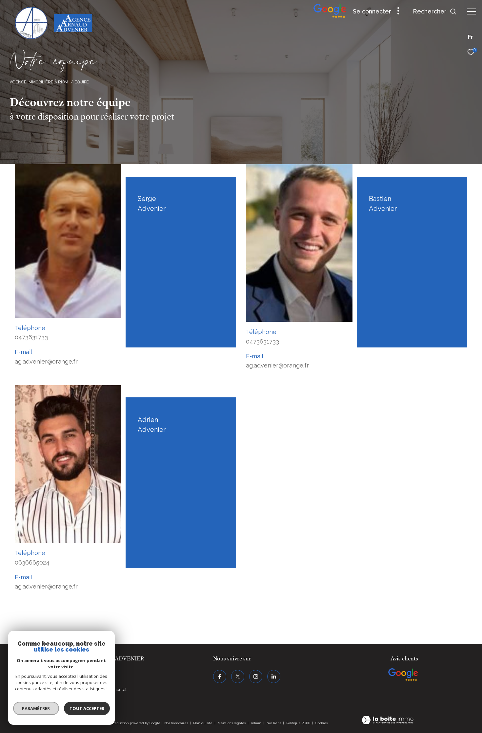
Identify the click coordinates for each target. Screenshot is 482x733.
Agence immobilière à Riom (39, 81)
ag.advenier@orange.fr (46, 361)
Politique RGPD (298, 723)
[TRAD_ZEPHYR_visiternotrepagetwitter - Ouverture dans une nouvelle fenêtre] (237, 676)
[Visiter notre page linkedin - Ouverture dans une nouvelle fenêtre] (273, 676)
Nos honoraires (176, 723)
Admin (256, 723)
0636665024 (32, 562)
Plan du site (203, 723)
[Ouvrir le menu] (471, 11)
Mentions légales (232, 723)
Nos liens (274, 723)
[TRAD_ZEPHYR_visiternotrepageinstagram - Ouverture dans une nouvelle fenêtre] (255, 676)
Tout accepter (87, 708)
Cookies (321, 723)
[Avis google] (329, 16)
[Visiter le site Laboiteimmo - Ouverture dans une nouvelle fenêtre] (387, 720)
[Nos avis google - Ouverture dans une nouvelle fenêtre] (403, 674)
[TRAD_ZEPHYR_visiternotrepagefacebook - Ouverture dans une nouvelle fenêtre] (219, 676)
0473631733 (31, 337)
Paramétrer (36, 708)
